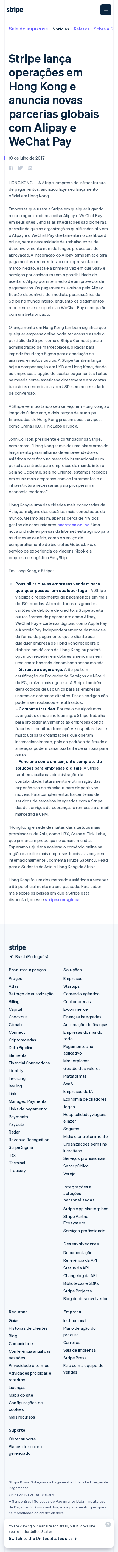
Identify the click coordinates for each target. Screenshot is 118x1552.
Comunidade (21, 1343)
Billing (14, 1001)
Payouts (16, 1124)
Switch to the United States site (41, 1538)
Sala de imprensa (28, 28)
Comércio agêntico (81, 993)
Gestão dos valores (82, 1068)
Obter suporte (22, 1439)
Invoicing (17, 1078)
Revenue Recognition (29, 1139)
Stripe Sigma (21, 1147)
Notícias (60, 29)
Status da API (76, 1268)
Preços (15, 978)
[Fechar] (107, 1525)
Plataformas (75, 1076)
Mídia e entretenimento (85, 1136)
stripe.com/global (63, 899)
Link (12, 1093)
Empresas (73, 978)
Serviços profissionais (84, 1158)
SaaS (68, 1083)
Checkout (18, 1017)
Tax (12, 1155)
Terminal (17, 1162)
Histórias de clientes (28, 1328)
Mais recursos (22, 1417)
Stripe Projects (77, 1291)
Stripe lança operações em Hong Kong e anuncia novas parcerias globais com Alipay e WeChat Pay (54, 99)
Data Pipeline (21, 1047)
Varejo (69, 1173)
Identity (16, 1070)
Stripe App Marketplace (85, 1208)
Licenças (17, 1387)
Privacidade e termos (29, 1365)
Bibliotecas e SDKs (81, 1283)
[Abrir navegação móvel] (105, 9)
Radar (14, 1132)
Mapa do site (21, 1395)
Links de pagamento (28, 1109)
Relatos (81, 29)
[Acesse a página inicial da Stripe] (15, 947)
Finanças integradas (82, 1017)
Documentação (77, 1252)
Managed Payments (28, 1101)
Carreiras (72, 1342)
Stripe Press (75, 1357)
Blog (13, 1336)
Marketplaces (76, 1060)
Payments (18, 1116)
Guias (14, 1320)
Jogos (69, 1106)
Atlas (14, 986)
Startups (71, 986)
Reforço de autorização (31, 993)
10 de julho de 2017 (27, 158)
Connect (17, 1032)
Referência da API (80, 1260)
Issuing (15, 1086)
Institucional (74, 1320)
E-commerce (75, 1009)
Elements (18, 1055)
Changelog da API (80, 1275)
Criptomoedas (22, 1040)
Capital (15, 1009)
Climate (16, 1024)
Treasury (17, 1170)
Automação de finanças (85, 1024)
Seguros (71, 1128)
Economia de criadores (85, 1099)
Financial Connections (29, 1063)
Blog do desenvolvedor (85, 1298)
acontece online (73, 524)
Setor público (76, 1166)
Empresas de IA (78, 1091)
